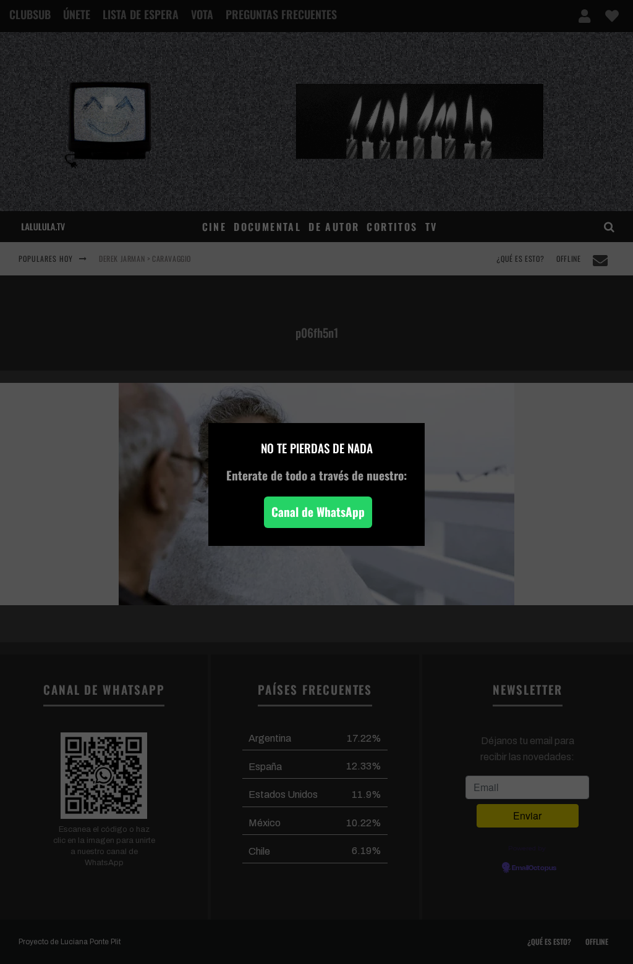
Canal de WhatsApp (318, 512)
